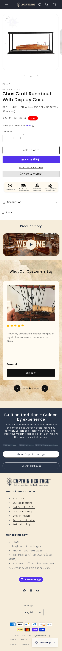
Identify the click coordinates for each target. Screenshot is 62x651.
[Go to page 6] (38, 388)
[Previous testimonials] (17, 388)
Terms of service (20, 644)
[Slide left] (24, 76)
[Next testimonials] (45, 388)
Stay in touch (21, 515)
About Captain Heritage (31, 454)
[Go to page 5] (35, 388)
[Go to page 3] (30, 388)
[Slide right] (38, 76)
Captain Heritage (29, 635)
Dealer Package (23, 511)
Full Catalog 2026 (31, 465)
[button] (6, 4)
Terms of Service (24, 520)
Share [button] (9, 212)
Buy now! (31, 372)
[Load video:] (31, 244)
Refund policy (22, 524)
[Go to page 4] (32, 388)
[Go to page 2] (27, 388)
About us (19, 498)
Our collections (23, 503)
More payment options (31, 167)
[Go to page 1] (24, 388)
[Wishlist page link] (39, 4)
